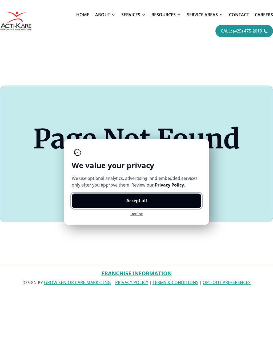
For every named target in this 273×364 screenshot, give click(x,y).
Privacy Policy (131, 282)
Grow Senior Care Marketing (77, 282)
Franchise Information (137, 273)
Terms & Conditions (175, 282)
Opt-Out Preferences (227, 282)
